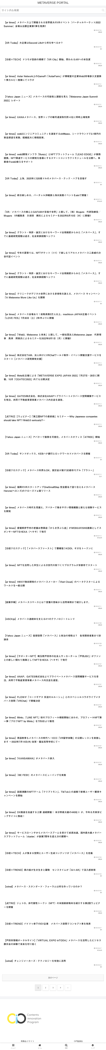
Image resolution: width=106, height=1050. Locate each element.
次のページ (53, 977)
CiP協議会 (78, 1041)
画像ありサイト (27, 1041)
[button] (103, 10)
